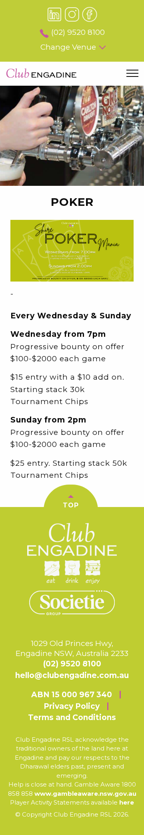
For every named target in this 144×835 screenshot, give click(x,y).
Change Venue (68, 47)
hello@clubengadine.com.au (72, 675)
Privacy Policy (72, 706)
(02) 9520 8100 (78, 32)
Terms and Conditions (72, 717)
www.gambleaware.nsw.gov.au (85, 793)
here (126, 802)
